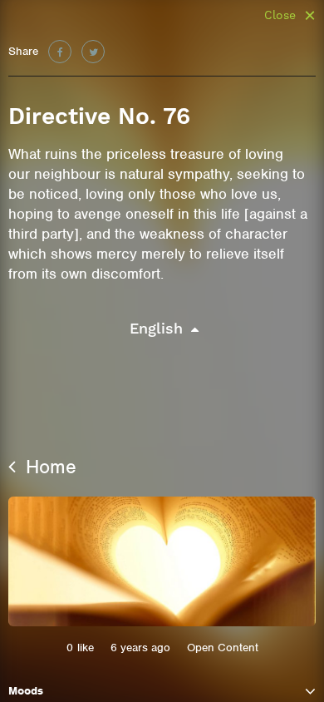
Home (48, 466)
